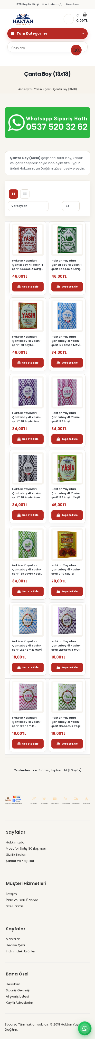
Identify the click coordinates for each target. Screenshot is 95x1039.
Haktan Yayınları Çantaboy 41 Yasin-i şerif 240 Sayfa (66, 569)
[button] (28, 286)
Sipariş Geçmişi (18, 990)
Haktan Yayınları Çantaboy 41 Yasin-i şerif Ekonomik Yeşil (66, 722)
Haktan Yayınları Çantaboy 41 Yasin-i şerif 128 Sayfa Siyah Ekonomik (27, 493)
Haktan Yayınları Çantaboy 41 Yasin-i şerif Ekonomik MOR (66, 645)
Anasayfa (25, 89)
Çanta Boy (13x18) (65, 89)
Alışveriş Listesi (17, 996)
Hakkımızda (15, 842)
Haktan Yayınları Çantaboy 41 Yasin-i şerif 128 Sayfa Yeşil (66, 493)
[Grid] (13, 194)
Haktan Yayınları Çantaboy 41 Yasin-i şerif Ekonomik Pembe (27, 722)
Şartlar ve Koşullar (20, 860)
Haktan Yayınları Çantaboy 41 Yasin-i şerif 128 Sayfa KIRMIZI (27, 341)
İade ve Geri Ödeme (22, 900)
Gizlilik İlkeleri (16, 854)
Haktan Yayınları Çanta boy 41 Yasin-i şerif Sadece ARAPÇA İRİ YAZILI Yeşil (66, 265)
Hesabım (72, 4)
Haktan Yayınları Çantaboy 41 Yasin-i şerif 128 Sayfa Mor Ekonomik (27, 417)
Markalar (13, 939)
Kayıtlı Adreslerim (19, 1002)
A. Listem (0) (53, 4)
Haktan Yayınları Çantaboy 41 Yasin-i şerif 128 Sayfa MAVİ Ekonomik (66, 341)
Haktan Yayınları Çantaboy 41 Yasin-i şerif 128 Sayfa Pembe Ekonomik (66, 417)
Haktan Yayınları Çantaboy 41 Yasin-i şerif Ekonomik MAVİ (27, 645)
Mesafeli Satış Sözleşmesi (26, 848)
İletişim (11, 894)
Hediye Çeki (15, 945)
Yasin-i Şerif (42, 89)
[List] (24, 194)
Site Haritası (15, 906)
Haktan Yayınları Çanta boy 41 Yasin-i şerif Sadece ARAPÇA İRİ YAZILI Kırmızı (27, 265)
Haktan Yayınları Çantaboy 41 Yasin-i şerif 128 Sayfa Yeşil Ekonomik (27, 569)
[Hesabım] (69, 19)
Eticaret (11, 1024)
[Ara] (76, 50)
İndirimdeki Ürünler (21, 951)
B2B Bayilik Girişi (28, 4)
